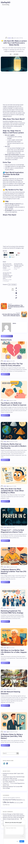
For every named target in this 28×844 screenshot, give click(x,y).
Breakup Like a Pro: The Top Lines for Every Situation (12, 365)
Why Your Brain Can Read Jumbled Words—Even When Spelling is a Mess (12, 491)
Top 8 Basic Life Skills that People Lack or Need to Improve (13, 404)
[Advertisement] (14, 22)
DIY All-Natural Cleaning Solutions (10, 693)
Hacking (23, 799)
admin (9, 38)
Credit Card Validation (11, 797)
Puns (6, 804)
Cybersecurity (17, 797)
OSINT (21, 802)
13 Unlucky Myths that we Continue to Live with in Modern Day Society (13, 446)
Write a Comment (7, 336)
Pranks (4, 804)
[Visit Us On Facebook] (7, 763)
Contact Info (5, 797)
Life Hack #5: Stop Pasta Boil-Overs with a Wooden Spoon (18, 265)
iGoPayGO (5, 2)
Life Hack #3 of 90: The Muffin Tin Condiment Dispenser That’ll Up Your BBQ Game (7, 275)
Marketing (14, 591)
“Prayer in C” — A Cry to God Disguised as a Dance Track (12, 531)
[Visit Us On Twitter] (4, 763)
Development (7, 800)
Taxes (9, 804)
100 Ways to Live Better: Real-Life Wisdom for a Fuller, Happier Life (14, 652)
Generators (19, 799)
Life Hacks (16, 54)
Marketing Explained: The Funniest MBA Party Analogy (12, 612)
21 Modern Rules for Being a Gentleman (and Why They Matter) (12, 736)
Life (10, 54)
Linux (15, 802)
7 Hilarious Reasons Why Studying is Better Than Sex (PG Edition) (13, 571)
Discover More (5, 374)
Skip (17, 841)
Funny (4, 343)
